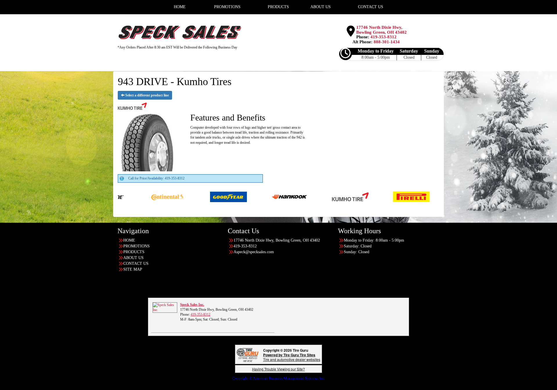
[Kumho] (316, 196)
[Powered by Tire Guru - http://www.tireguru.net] (247, 354)
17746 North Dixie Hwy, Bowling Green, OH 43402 (381, 30)
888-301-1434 (387, 41)
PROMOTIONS (136, 246)
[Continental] (133, 196)
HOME (129, 240)
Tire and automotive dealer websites (291, 357)
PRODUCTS (133, 252)
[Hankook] (255, 196)
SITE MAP (132, 269)
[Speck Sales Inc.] (165, 307)
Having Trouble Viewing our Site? (278, 368)
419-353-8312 (383, 37)
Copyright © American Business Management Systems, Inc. (278, 378)
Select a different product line (146, 95)
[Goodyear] (194, 196)
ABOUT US (133, 258)
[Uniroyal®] (438, 196)
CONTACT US (136, 263)
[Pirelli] (377, 196)
